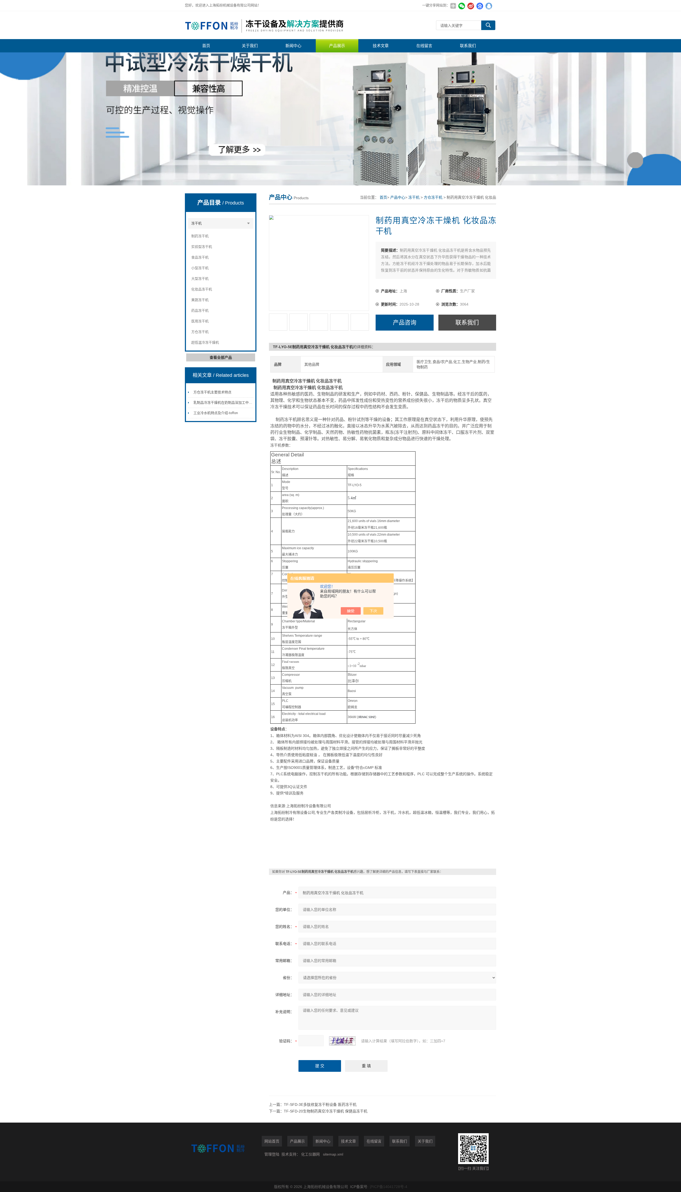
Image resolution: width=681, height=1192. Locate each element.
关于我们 (250, 45)
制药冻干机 (200, 236)
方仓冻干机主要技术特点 (212, 392)
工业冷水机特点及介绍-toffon (215, 413)
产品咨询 (404, 322)
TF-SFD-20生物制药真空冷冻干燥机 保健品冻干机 (325, 1111)
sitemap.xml (333, 1154)
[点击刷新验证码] (342, 1040)
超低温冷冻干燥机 (205, 342)
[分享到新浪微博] (470, 6)
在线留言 (424, 45)
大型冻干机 (200, 279)
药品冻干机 (200, 310)
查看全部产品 (221, 357)
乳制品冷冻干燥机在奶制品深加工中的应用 (226, 403)
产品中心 (397, 197)
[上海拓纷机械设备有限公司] (264, 25)
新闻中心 (293, 45)
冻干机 (196, 223)
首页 (206, 45)
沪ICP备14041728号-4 (388, 1187)
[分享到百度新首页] (479, 6)
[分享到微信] (461, 6)
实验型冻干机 (201, 247)
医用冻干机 (200, 321)
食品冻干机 (200, 257)
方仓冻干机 (200, 332)
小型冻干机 (200, 268)
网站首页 (271, 1141)
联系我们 (468, 45)
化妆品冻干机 (201, 289)
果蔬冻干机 (200, 300)
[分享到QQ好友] (488, 6)
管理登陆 (271, 1154)
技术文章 (381, 45)
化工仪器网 (310, 1154)
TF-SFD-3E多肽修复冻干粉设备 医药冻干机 (320, 1104)
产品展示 (337, 45)
